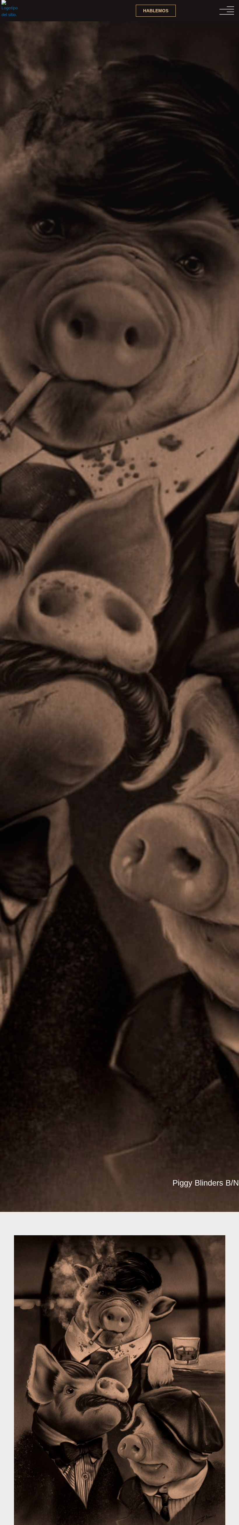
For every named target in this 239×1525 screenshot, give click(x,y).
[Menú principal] (208, 10)
